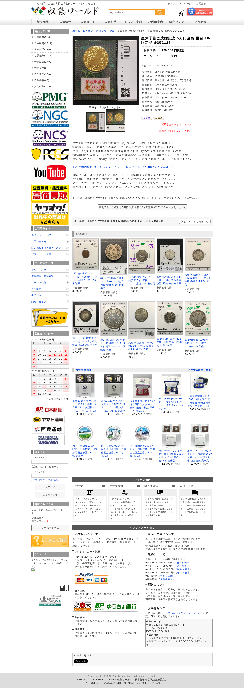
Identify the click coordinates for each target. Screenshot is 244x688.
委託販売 (36, 289)
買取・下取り (38, 270)
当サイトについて (41, 235)
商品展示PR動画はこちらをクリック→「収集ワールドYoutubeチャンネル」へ (123, 166)
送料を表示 (183, 562)
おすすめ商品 (83, 369)
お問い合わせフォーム (178, 613)
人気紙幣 (65, 21)
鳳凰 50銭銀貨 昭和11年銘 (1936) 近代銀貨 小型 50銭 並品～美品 (169, 280)
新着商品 (43, 21)
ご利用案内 (155, 21)
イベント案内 (133, 21)
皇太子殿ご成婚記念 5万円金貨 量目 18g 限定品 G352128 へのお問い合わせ (142, 207)
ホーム (76, 31)
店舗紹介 (201, 21)
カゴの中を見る (50, 528)
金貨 (111, 31)
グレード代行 (38, 282)
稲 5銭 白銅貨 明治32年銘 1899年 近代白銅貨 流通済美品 (169, 342)
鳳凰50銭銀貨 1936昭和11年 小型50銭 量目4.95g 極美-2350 (141, 345)
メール (197, 613)
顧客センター (178, 21)
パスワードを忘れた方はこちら (44, 480)
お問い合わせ (38, 241)
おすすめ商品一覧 (198, 370)
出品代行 (36, 295)
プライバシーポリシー (43, 254)
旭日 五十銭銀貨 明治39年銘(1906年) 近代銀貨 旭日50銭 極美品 (84, 341)
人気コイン (88, 21)
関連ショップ (38, 301)
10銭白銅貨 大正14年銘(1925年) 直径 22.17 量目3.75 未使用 (141, 280)
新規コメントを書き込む (195, 221)
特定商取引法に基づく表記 (46, 248)
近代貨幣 (101, 31)
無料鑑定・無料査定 (42, 276)
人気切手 (110, 21)
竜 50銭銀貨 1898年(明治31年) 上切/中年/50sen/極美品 (196, 343)
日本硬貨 (88, 31)
